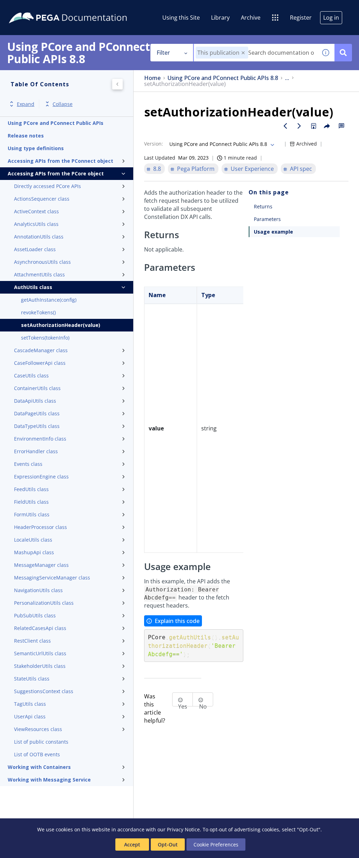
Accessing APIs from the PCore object (56, 173)
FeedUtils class (31, 489)
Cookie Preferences (216, 844)
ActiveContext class (36, 211)
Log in (331, 17)
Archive (250, 17)
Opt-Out (168, 844)
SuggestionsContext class (43, 691)
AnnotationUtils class (38, 236)
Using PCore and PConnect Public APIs (55, 123)
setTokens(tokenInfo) (45, 337)
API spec (301, 169)
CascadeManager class (41, 350)
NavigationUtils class (38, 590)
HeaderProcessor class (40, 527)
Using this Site (181, 17)
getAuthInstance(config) (48, 299)
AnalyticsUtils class (36, 224)
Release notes (26, 135)
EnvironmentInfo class (40, 438)
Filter (163, 52)
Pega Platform (196, 169)
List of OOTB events (37, 754)
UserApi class (30, 716)
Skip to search (84, 8)
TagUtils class (30, 704)
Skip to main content (31, 8)
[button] (243, 52)
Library (220, 17)
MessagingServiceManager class (52, 577)
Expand (25, 104)
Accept (132, 844)
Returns (263, 206)
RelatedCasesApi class (40, 628)
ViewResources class (38, 729)
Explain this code (177, 621)
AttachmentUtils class (39, 274)
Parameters (267, 219)
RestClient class (32, 640)
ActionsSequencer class (41, 198)
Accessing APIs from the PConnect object (60, 160)
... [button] (287, 78)
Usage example (273, 231)
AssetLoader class (35, 249)
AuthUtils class (33, 287)
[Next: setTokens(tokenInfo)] (299, 126)
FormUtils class (31, 514)
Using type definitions (36, 148)
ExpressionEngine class (41, 476)
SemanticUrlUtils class (40, 653)
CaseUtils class (31, 375)
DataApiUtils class (35, 400)
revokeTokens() (38, 312)
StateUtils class (31, 678)
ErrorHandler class (36, 451)
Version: (153, 143)
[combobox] (255, 52)
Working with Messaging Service (49, 779)
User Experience (252, 169)
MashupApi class (34, 552)
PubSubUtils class (35, 615)
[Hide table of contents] (117, 84)
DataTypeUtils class (37, 426)
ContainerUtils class (37, 388)
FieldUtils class (31, 501)
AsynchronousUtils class (42, 262)
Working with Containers (39, 767)
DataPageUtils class (37, 413)
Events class (28, 464)
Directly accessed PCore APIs (47, 186)
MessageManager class (41, 565)
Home (152, 78)
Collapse (63, 104)
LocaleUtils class (33, 539)
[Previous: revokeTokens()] (285, 126)
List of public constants (41, 741)
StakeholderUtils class (40, 666)
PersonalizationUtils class (44, 602)
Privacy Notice (183, 829)
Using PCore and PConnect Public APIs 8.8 (223, 78)
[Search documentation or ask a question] (343, 52)
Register (301, 17)
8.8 (157, 169)
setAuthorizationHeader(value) (60, 325)
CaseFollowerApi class (40, 363)
